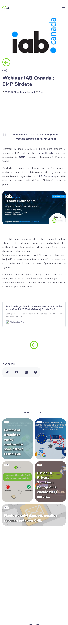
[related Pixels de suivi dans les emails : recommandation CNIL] (34, 515)
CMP (5, 70)
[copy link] (35, 372)
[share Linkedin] (26, 372)
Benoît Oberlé (44, 153)
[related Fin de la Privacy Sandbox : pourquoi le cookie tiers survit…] (50, 481)
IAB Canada (45, 176)
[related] (50, 438)
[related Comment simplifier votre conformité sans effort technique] (17, 438)
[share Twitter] (7, 372)
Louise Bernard (27, 92)
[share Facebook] (16, 372)
